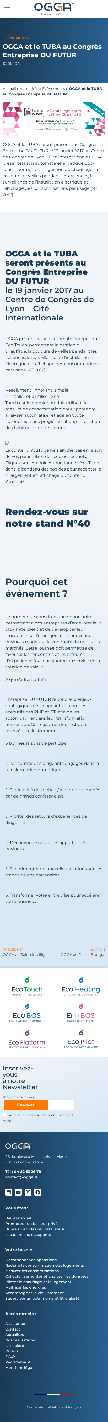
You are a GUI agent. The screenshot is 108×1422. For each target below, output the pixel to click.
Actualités (29, 89)
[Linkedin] (8, 1192)
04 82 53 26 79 (27, 1171)
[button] (7, 8)
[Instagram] (28, 1192)
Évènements (16, 38)
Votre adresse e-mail (19, 1097)
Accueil (9, 89)
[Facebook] (37, 1192)
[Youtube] (18, 1192)
